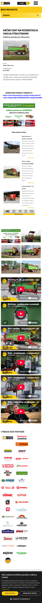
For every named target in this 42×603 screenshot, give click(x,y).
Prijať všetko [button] (10, 593)
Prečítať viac (5, 589)
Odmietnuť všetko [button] (30, 593)
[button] (21, 599)
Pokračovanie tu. (31, 157)
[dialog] (21, 587)
